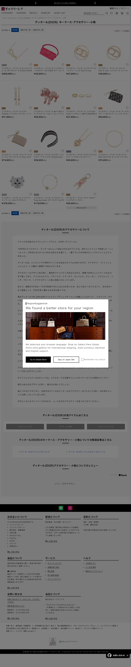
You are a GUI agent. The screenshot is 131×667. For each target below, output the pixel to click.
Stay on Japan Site (66, 360)
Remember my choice (94, 359)
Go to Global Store (38, 360)
